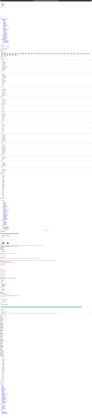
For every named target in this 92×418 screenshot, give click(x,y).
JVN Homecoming (4, 396)
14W (55, 53)
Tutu (2, 85)
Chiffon (3, 124)
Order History (3, 289)
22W (68, 53)
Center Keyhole (4, 90)
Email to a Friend (2, 249)
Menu (1, 17)
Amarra (4, 203)
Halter (3, 145)
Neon (3, 108)
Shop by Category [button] (2, 404)
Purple (3, 183)
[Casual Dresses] (3, 319)
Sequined (3, 129)
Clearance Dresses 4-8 (5, 227)
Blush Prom (4, 204)
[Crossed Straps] (2, 328)
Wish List (3, 3)
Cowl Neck (3, 144)
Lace (3, 118)
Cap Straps (3, 169)
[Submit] (8, 7)
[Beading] (2, 334)
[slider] (82, 307)
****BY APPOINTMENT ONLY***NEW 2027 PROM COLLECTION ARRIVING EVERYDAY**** (46, 0)
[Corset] (2, 326)
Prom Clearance (3, 408)
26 (43, 53)
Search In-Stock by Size (4, 51)
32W (85, 53)
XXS (89, 53)
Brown (3, 377)
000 (2, 53)
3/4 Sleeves (3, 163)
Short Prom (4, 223)
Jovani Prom (4, 210)
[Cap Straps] (2, 353)
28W (78, 53)
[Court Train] (1, 342)
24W (72, 53)
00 (5, 53)
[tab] (47, 210)
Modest (3, 78)
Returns (2, 280)
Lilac (3, 367)
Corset (3, 91)
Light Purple (3, 184)
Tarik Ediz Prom (5, 219)
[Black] (7, 243)
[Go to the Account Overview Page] (0, 2)
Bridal (3, 61)
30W (82, 53)
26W (75, 53)
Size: (0, 238)
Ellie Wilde (3, 390)
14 (26, 53)
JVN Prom (4, 211)
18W (61, 53)
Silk (2, 130)
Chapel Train (3, 136)
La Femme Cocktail (4, 398)
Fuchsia (3, 187)
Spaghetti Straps (4, 170)
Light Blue (3, 180)
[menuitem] (47, 3)
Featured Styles (5, 224)
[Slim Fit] (2, 348)
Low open (3, 101)
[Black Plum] (6, 243)
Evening (3, 64)
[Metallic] (1, 331)
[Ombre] (1, 332)
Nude (3, 192)
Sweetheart (3, 153)
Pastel (3, 109)
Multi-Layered (4, 92)
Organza (3, 128)
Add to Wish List (2, 247)
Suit (2, 83)
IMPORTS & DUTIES (4, 301)
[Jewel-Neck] (2, 345)
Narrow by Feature (3, 58)
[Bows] (2, 335)
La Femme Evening (5, 215)
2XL (57, 313)
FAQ (2, 281)
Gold (3, 193)
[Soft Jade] (5, 243)
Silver (3, 196)
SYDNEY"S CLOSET (4, 401)
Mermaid (3, 158)
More (49, 416)
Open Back (3, 93)
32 (51, 53)
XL (55, 313)
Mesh (3, 127)
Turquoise (3, 179)
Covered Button (4, 99)
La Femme (4, 213)
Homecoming (3, 406)
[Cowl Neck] (2, 343)
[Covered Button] (2, 327)
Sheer (3, 102)
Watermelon (3, 188)
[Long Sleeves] (2, 351)
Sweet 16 (3, 70)
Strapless (3, 152)
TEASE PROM (5, 218)
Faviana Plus (4, 208)
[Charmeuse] (1, 337)
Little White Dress (4, 77)
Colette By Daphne (5, 206)
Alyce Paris (4, 202)
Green (3, 177)
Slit (2, 96)
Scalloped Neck (4, 150)
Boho (3, 74)
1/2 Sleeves (3, 162)
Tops (3, 84)
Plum (3, 372)
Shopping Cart (3, 4)
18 (16, 313)
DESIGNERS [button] (3, 200)
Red (2, 189)
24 (40, 53)
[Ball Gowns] (2, 321)
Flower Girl (3, 65)
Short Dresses (4, 82)
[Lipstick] (2, 243)
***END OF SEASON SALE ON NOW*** (5, 261)
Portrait (3, 149)
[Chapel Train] (1, 341)
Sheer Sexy (3, 81)
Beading (3, 113)
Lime (3, 178)
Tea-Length (3, 140)
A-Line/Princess (4, 157)
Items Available (3, 251)
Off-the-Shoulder (4, 148)
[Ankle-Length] (1, 340)
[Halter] (2, 344)
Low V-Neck (3, 147)
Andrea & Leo (3, 387)
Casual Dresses (4, 62)
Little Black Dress (4, 76)
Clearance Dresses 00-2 (6, 226)
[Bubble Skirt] (2, 324)
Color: (1, 241)
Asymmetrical (4, 135)
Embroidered (3, 115)
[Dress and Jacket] (2, 322)
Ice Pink (3, 185)
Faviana (4, 207)
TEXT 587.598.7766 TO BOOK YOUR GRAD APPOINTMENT (8, 262)
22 (37, 53)
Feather (3, 116)
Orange (3, 190)
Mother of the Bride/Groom (5, 67)
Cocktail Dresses (4, 63)
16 (29, 53)
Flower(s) (3, 117)
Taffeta (3, 131)
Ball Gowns (3, 73)
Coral (3, 191)
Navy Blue (3, 182)
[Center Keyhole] (2, 325)
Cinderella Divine (5, 205)
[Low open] (2, 329)
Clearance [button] (3, 225)
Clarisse (3, 388)
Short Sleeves (4, 165)
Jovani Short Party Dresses (6, 209)
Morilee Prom (4, 216)
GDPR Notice (3, 285)
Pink (3, 186)
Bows (3, 114)
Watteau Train (4, 141)
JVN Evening (4, 212)
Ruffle (3, 119)
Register (3, 5)
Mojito (3, 359)
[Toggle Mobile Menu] (0, 297)
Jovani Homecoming (4, 394)
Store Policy (3, 286)
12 (23, 53)
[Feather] (1, 338)
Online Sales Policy (4, 284)
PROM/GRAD (3, 300)
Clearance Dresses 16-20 (6, 228)
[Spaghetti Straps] (2, 354)
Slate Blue (3, 364)
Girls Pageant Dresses (4, 66)
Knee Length (3, 138)
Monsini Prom (3, 399)
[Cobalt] (3, 243)
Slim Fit (3, 159)
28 (46, 53)
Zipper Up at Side (4, 103)
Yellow (3, 175)
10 (10, 313)
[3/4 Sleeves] (2, 350)
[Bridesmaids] (3, 318)
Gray (3, 195)
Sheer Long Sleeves (4, 164)
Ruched (3, 95)
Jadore (2, 392)
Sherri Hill (4, 217)
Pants (3, 79)
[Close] (0, 417)
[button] (3, 19)
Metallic (3, 107)
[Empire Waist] (2, 347)
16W (58, 53)
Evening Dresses (5, 221)
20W (65, 53)
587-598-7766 (3, 263)
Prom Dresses (4, 68)
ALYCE (3, 385)
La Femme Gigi (5, 214)
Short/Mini (3, 139)
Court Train (3, 137)
